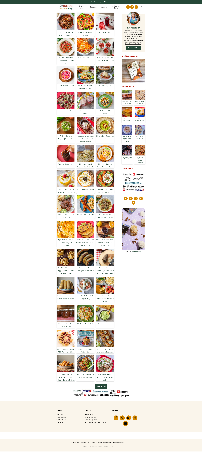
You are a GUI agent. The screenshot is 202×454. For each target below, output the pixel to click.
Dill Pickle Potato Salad (85, 324)
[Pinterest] (132, 7)
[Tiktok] (141, 198)
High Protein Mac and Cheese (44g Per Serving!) (65, 242)
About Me (104, 7)
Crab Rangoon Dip (85, 57)
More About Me (133, 48)
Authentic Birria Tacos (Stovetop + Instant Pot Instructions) (85, 242)
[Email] (133, 203)
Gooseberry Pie (105, 86)
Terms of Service (90, 417)
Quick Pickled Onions (66, 86)
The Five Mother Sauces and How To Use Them (105, 298)
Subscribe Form (116, 7)
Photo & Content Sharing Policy (95, 422)
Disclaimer (60, 422)
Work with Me (61, 420)
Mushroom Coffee (136, 251)
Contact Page (61, 417)
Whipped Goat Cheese (85, 189)
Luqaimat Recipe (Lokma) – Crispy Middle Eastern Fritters (66, 377)
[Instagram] (136, 7)
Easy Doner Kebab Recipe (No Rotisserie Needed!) (105, 377)
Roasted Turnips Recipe (66, 111)
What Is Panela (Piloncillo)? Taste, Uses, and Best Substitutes (105, 270)
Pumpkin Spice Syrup (66, 164)
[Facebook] (128, 7)
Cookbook (93, 7)
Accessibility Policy (91, 420)
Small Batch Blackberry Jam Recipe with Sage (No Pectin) (105, 242)
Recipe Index (81, 7)
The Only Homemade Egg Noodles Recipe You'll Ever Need (66, 270)
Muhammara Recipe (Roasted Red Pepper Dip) (66, 60)
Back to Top (101, 386)
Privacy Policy (89, 414)
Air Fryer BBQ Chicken (85, 214)
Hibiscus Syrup (105, 32)
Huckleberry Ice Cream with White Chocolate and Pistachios (85, 139)
